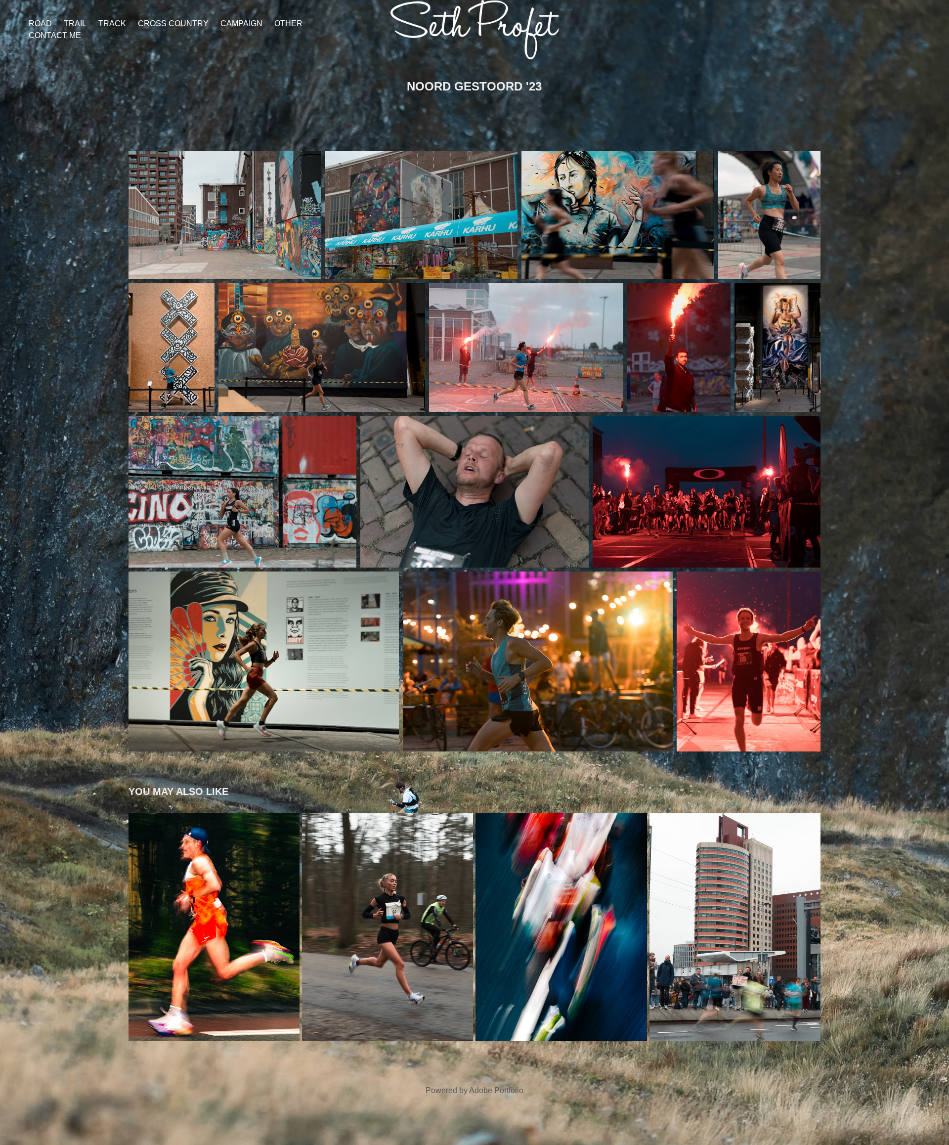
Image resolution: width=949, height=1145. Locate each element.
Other (288, 23)
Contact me (55, 35)
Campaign (241, 23)
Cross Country (173, 23)
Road (40, 23)
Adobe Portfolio (496, 1090)
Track (112, 23)
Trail (75, 23)
